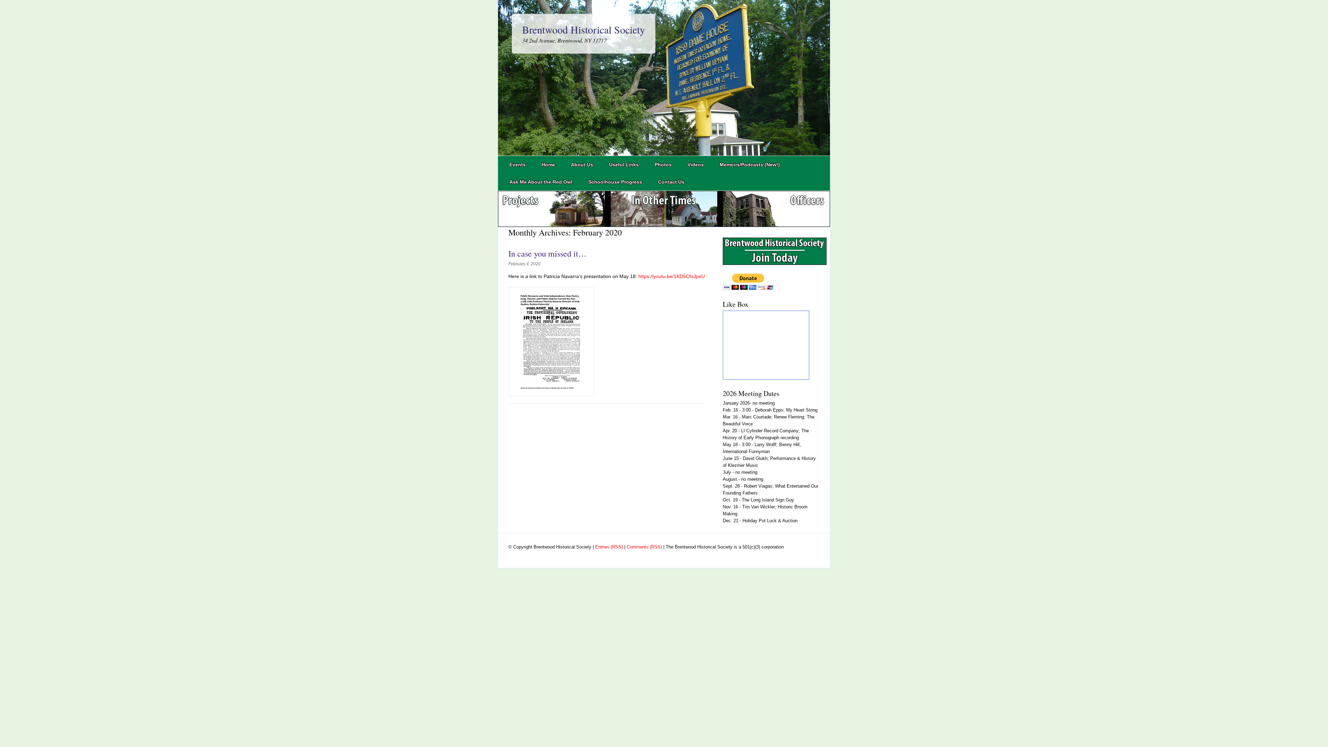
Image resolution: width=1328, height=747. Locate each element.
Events (517, 164)
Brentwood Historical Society (583, 29)
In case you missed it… (547, 253)
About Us (582, 164)
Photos (663, 164)
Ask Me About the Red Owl (540, 182)
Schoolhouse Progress (615, 182)
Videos (696, 164)
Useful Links (624, 164)
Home (548, 164)
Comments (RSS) (644, 547)
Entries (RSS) (609, 547)
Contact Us (671, 182)
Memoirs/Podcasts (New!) (750, 164)
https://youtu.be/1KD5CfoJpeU (671, 276)
